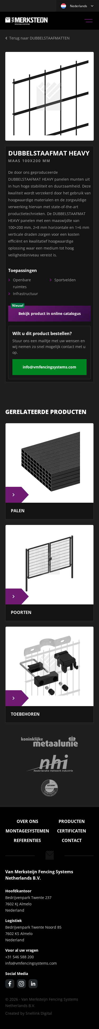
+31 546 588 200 (19, 956)
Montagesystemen (27, 831)
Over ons (27, 821)
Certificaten (71, 831)
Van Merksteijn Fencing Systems (26, 21)
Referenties (27, 840)
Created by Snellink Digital (28, 1013)
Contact (72, 840)
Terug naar (39, 38)
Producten (72, 821)
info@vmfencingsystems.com (49, 366)
